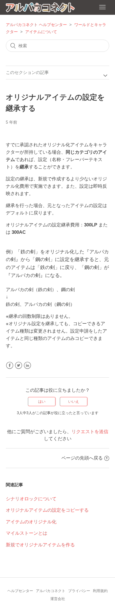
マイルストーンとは (26, 533)
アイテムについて (41, 31)
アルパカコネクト (50, 591)
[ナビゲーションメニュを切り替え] (102, 7)
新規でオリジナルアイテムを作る (40, 544)
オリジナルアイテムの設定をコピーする (47, 510)
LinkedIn (27, 365)
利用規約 (100, 591)
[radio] (42, 401)
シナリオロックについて (31, 498)
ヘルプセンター (20, 591)
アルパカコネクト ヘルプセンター (36, 24)
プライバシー (79, 591)
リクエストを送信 (89, 431)
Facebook (9, 365)
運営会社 (57, 599)
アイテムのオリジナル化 (31, 521)
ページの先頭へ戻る (82, 457)
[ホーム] (40, 8)
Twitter (18, 365)
